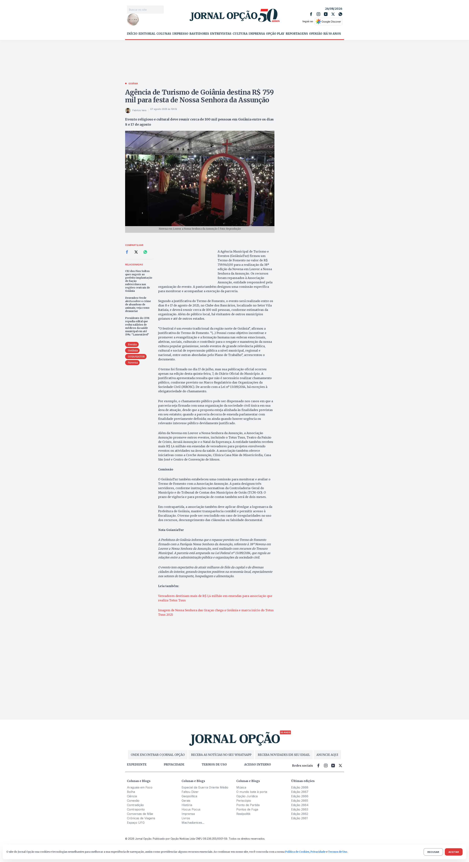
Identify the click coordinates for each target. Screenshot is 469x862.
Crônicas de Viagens (141, 818)
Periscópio (243, 800)
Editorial (147, 33)
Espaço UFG (136, 822)
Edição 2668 (299, 787)
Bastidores (199, 33)
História (187, 805)
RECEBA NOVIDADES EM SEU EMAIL (284, 755)
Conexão (133, 800)
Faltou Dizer (190, 792)
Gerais (186, 800)
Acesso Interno (257, 764)
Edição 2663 (299, 809)
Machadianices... (193, 822)
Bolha (131, 792)
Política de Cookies (297, 851)
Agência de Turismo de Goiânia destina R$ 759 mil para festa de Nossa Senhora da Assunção (199, 96)
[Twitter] (333, 14)
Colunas (163, 33)
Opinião (315, 33)
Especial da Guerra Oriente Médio (205, 787)
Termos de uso (214, 764)
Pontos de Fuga (247, 809)
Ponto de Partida (248, 805)
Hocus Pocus (191, 809)
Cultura (240, 33)
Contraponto (136, 809)
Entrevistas (220, 33)
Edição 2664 (300, 805)
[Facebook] (311, 14)
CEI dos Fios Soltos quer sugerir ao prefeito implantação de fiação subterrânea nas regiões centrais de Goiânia (138, 281)
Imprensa (257, 33)
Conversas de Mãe (140, 814)
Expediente (137, 764)
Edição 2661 (299, 818)
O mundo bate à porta (251, 792)
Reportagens (297, 33)
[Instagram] (318, 14)
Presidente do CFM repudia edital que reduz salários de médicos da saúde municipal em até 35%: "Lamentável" (137, 326)
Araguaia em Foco (139, 787)
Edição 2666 (299, 796)
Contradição (135, 805)
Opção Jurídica (247, 796)
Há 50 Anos (332, 33)
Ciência (132, 796)
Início (132, 33)
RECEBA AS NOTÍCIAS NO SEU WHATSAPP (221, 755)
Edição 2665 (299, 800)
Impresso (180, 33)
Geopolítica (189, 796)
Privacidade (174, 764)
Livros (186, 818)
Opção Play (275, 33)
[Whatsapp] (340, 14)
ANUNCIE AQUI (327, 755)
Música (241, 787)
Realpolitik (243, 814)
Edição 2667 (299, 792)
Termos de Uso (337, 851)
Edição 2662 (299, 814)
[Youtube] (326, 14)
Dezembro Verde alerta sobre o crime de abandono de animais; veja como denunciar (138, 304)
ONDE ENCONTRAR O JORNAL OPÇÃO (158, 755)
